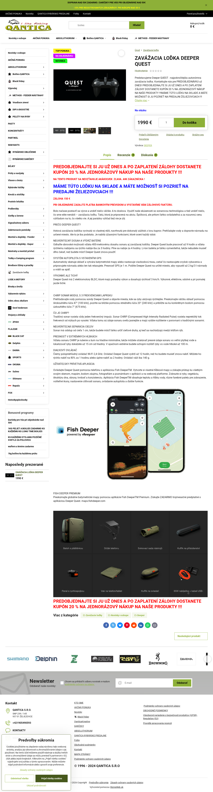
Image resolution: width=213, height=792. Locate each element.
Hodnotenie (141, 70)
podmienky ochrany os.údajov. (80, 684)
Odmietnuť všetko (20, 778)
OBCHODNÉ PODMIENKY (155, 710)
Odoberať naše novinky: (43, 686)
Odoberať (182, 682)
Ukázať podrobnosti (36, 785)
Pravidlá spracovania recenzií (157, 723)
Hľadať (137, 25)
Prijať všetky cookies (51, 778)
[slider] (155, 71)
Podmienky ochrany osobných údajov (162, 706)
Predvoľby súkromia (98, 782)
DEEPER (148, 145)
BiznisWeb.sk (116, 787)
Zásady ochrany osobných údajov (126, 782)
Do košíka (189, 122)
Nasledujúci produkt (189, 636)
